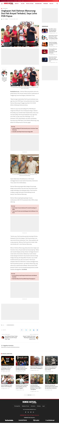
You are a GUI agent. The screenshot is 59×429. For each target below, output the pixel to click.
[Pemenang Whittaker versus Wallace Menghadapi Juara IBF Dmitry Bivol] (45, 52)
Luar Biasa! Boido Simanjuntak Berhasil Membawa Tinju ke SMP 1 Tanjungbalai (35, 387)
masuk (8, 347)
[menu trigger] (2, 3)
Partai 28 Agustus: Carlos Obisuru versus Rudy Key (6, 385)
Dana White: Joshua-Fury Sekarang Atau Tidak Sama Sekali (53, 30)
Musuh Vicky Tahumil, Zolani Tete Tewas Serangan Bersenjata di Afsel (53, 59)
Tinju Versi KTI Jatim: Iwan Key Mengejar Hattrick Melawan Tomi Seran (25, 211)
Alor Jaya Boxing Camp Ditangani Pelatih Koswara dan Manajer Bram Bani (24, 276)
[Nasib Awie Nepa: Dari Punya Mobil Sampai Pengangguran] (36, 361)
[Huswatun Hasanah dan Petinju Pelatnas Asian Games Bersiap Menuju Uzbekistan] (51, 379)
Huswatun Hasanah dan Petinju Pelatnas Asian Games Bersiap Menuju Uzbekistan (51, 386)
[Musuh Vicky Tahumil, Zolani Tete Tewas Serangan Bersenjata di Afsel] (45, 60)
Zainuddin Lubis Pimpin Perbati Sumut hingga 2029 (4, 79)
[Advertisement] (20, 57)
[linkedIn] (33, 330)
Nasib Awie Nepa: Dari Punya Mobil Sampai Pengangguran (23, 278)
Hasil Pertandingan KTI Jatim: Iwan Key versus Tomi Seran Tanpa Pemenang (25, 129)
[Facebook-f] (25, 412)
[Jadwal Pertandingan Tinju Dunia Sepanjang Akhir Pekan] (45, 44)
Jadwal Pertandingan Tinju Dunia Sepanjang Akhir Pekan (53, 44)
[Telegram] (37, 330)
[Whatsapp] (33, 412)
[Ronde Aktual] (8, 3)
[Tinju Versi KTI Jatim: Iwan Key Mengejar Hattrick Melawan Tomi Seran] (7, 361)
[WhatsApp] (57, 1)
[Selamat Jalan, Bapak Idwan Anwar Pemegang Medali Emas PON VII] (51, 361)
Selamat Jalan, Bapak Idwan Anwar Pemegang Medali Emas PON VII (51, 368)
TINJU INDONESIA (5, 8)
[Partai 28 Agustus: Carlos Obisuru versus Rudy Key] (7, 379)
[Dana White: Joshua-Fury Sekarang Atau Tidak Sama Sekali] (45, 31)
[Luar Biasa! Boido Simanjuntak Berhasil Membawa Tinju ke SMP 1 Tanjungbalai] (36, 379)
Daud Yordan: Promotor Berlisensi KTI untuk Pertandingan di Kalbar (24, 208)
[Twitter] (54, 1)
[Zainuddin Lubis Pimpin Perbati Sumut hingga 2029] (4, 74)
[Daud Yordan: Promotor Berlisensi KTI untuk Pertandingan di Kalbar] (45, 37)
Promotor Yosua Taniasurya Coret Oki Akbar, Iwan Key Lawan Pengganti (22, 386)
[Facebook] (53, 1)
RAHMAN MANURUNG (10, 325)
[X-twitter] (28, 412)
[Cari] (57, 3)
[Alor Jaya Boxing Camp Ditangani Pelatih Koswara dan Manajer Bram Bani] (22, 361)
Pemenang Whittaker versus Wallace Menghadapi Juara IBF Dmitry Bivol (53, 51)
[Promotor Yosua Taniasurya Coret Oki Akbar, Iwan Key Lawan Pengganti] (22, 379)
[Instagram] (56, 1)
